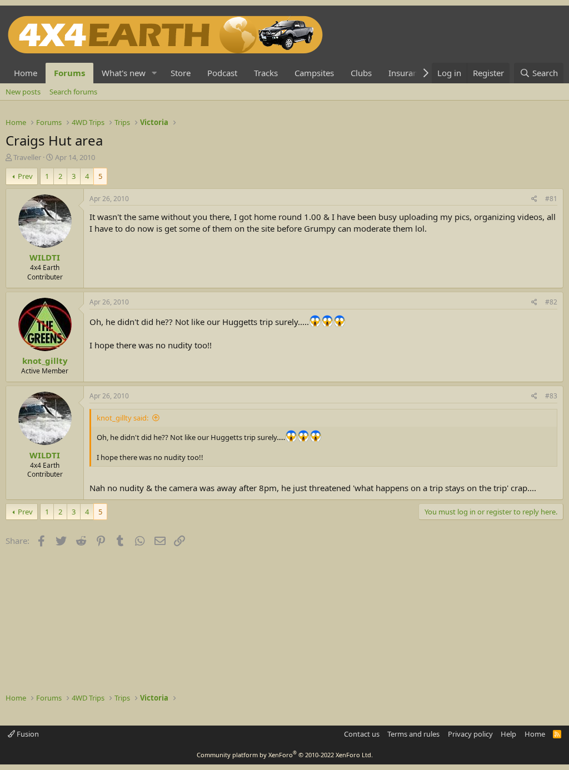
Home (25, 72)
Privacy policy (470, 734)
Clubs (361, 72)
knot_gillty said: (122, 418)
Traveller (27, 157)
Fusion (27, 734)
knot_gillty (45, 360)
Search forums (73, 92)
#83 (551, 396)
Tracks (266, 72)
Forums (69, 72)
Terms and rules (413, 734)
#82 (551, 302)
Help (508, 734)
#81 (551, 198)
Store (181, 72)
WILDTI (44, 257)
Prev (25, 176)
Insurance (407, 72)
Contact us (362, 734)
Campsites (314, 72)
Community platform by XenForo (285, 755)
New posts (23, 92)
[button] (154, 73)
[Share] (534, 199)
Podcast (222, 72)
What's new (124, 72)
